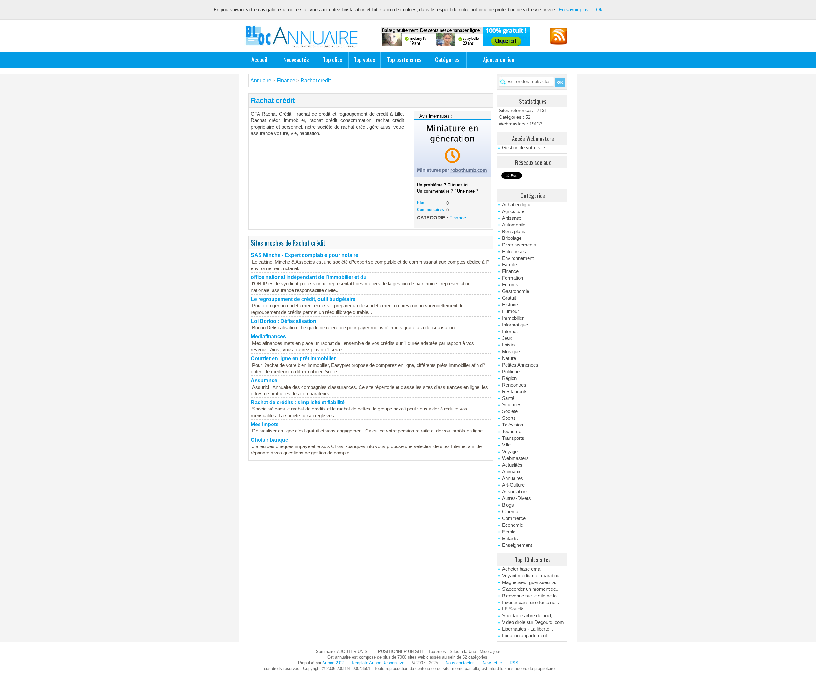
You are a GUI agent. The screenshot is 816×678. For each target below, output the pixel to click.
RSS (514, 662)
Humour (510, 311)
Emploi (509, 531)
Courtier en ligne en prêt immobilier (293, 358)
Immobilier (513, 318)
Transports (513, 438)
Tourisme (511, 431)
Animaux (511, 471)
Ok (599, 9)
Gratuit (509, 298)
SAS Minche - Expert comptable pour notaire (304, 255)
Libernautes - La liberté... (527, 629)
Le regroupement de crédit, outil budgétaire (303, 299)
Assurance (264, 380)
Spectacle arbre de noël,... (529, 615)
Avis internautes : (435, 116)
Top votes (364, 59)
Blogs (508, 505)
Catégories (447, 59)
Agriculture (513, 211)
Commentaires (430, 209)
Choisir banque (269, 440)
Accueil (259, 59)
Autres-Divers (516, 498)
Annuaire (261, 80)
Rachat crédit (316, 80)
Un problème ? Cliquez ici (443, 184)
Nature (509, 358)
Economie (512, 525)
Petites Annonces (520, 365)
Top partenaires (404, 59)
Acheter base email (522, 569)
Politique (511, 371)
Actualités (512, 464)
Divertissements (519, 244)
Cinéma (510, 511)
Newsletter (492, 662)
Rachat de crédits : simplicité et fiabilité (298, 402)
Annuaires (512, 478)
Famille (509, 264)
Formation (512, 278)
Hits (420, 203)
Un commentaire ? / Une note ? (447, 191)
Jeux (507, 338)
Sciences (511, 404)
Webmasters (515, 458)
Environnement (518, 258)
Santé (508, 398)
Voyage (510, 451)
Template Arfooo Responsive (377, 662)
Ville (506, 444)
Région (509, 378)
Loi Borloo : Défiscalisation (283, 321)
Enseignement (517, 545)
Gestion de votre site (523, 147)
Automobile (513, 224)
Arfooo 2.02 (333, 662)
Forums (510, 284)
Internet (510, 331)
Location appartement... (526, 635)
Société (510, 411)
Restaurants (515, 391)
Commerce (514, 518)
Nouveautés (296, 59)
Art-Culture (513, 485)
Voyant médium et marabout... (533, 575)
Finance (510, 271)
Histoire (510, 304)
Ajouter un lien (498, 59)
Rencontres (514, 385)
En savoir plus (573, 9)
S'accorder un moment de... (531, 589)
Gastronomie (515, 291)
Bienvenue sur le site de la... (531, 595)
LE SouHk (512, 608)
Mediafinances (268, 336)
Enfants (510, 538)
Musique (511, 351)
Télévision (512, 424)
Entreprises (514, 251)
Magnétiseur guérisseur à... (530, 582)
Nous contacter (460, 662)
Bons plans (513, 231)
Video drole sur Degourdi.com (533, 622)
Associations (515, 491)
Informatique (515, 324)
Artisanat (511, 218)
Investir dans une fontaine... (530, 602)
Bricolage (511, 238)
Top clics (332, 59)
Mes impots (265, 424)
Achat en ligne (516, 204)
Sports (509, 418)
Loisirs (509, 344)
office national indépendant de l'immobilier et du (309, 277)
